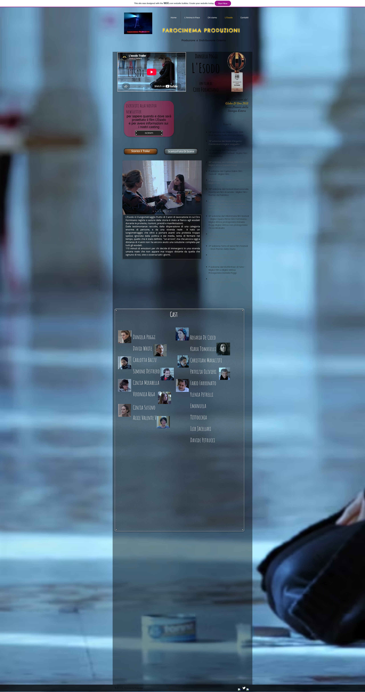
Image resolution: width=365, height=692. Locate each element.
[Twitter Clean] (244, 688)
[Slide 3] (158, 211)
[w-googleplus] (248, 690)
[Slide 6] (165, 211)
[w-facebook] (240, 690)
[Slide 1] (153, 211)
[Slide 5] (163, 211)
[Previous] (125, 187)
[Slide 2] (156, 211)
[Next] (199, 187)
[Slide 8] (170, 211)
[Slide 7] (168, 211)
